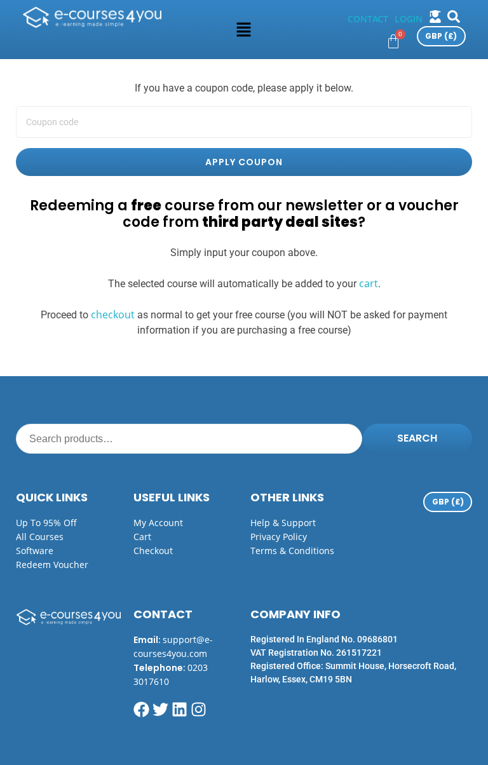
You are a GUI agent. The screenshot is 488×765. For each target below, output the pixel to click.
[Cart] (393, 41)
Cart (142, 537)
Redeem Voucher (52, 565)
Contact (368, 19)
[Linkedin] (179, 709)
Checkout (153, 551)
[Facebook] (141, 709)
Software (34, 551)
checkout (113, 315)
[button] (244, 29)
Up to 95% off (46, 523)
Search (417, 438)
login (409, 19)
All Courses (40, 537)
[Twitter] (160, 709)
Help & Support (283, 523)
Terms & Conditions (292, 551)
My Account (158, 523)
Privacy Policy (278, 537)
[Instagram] (199, 709)
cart (368, 283)
